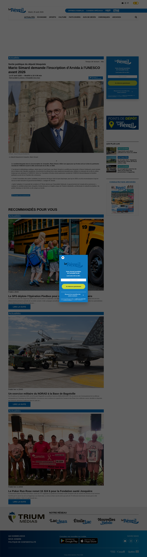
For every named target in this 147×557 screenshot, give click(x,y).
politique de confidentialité (80, 298)
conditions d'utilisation (67, 299)
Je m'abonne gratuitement (73, 286)
